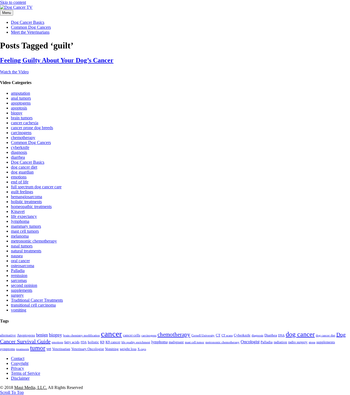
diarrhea (18, 157)
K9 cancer (113, 342)
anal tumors (21, 98)
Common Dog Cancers (31, 27)
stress (312, 342)
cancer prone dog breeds (32, 127)
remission (19, 275)
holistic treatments (26, 201)
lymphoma (20, 221)
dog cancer (300, 334)
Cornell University (203, 335)
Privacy (17, 368)
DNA (281, 335)
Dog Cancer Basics (27, 22)
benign (42, 335)
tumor (37, 348)
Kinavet (18, 211)
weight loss (128, 349)
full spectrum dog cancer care (36, 186)
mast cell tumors (25, 231)
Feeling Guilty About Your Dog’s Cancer (56, 60)
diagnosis (19, 152)
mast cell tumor (194, 342)
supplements (21, 290)
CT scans (227, 335)
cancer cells (131, 335)
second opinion (24, 285)
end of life (19, 182)
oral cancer (20, 260)
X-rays (142, 349)
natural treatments (26, 251)
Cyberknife (242, 335)
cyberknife (20, 147)
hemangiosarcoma (26, 196)
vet (48, 349)
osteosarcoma (22, 265)
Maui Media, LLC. (30, 387)
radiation (280, 342)
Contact (17, 358)
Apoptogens (26, 335)
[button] (12, 392)
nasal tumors (22, 246)
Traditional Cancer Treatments (37, 300)
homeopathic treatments (31, 206)
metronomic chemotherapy (34, 241)
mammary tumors (26, 226)
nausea (17, 255)
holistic (93, 342)
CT (218, 335)
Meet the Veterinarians (30, 32)
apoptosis (19, 108)
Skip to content (13, 2)
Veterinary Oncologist (87, 349)
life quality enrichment (135, 342)
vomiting (18, 310)
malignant (176, 342)
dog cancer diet (24, 167)
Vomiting (112, 349)
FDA (84, 342)
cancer (111, 333)
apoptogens (21, 103)
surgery (17, 295)
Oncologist (250, 341)
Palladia (18, 270)
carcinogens (21, 132)
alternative (8, 335)
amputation (20, 93)
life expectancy (24, 216)
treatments (22, 349)
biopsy (16, 113)
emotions (19, 177)
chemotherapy (23, 137)
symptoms (7, 349)
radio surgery (298, 342)
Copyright (19, 363)
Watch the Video (14, 72)
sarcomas (19, 280)
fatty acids (72, 342)
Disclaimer (20, 378)
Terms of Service (25, 373)
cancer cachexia (24, 122)
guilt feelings (22, 191)
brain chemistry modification (81, 335)
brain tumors (22, 118)
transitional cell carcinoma (33, 305)
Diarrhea (270, 335)
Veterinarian (61, 349)
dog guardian (22, 172)
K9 (102, 342)
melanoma (20, 236)
